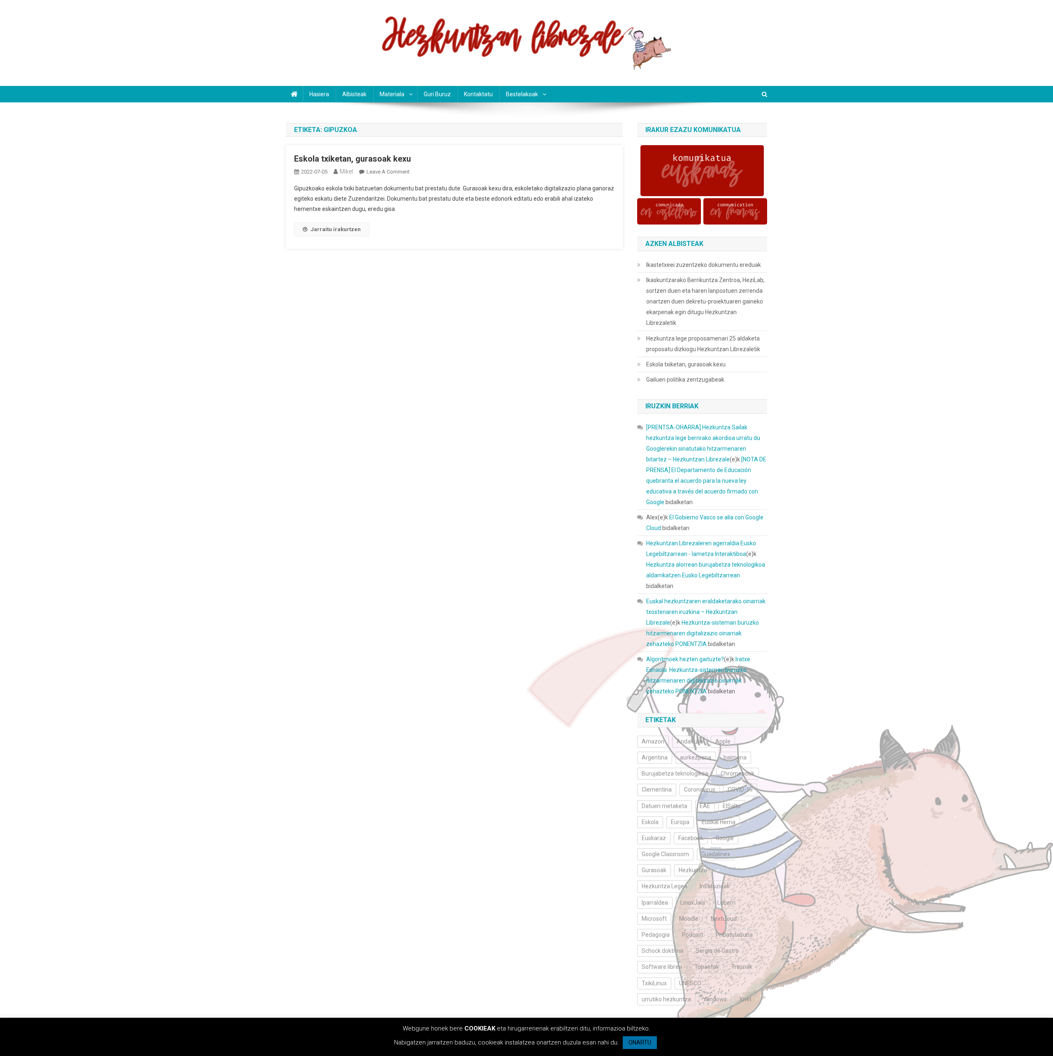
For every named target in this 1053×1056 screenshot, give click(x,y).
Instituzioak (715, 886)
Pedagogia (656, 934)
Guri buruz (437, 94)
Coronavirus (699, 789)
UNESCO (690, 983)
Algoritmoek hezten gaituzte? (685, 659)
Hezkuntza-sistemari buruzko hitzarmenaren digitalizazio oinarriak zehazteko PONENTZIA (702, 633)
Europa (680, 822)
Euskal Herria (718, 822)
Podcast (692, 934)
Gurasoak (654, 870)
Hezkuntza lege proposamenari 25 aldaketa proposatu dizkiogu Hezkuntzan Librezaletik (703, 343)
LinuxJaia (692, 902)
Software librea (662, 966)
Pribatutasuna (734, 934)
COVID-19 (740, 789)
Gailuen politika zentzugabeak (685, 379)
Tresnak (741, 966)
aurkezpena (695, 757)
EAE (705, 806)
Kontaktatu (478, 94)
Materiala (392, 94)
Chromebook (737, 773)
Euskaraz (654, 838)
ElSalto (732, 806)
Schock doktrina (662, 950)
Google (725, 838)
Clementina (657, 789)
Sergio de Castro (717, 950)
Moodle (688, 918)
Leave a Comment (388, 172)
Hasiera (319, 94)
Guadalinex (715, 854)
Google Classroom (665, 854)
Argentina (655, 757)
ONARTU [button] (640, 1042)
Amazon (653, 741)
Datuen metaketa (664, 806)
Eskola (650, 822)
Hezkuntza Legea (664, 886)
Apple (723, 741)
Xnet (745, 999)
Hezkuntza (693, 870)
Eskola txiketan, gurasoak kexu (352, 159)
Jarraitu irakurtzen (336, 229)
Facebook (690, 838)
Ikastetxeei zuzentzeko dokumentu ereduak (703, 265)
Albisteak (354, 94)
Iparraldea (655, 902)
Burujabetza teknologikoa (675, 773)
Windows (715, 999)
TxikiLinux (654, 983)
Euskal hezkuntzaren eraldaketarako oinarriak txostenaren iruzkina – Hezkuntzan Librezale (705, 612)
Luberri (726, 902)
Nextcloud (724, 918)
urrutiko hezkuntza (666, 999)
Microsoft (654, 918)
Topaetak (706, 966)
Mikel (346, 171)
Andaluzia (690, 741)
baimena (735, 757)
